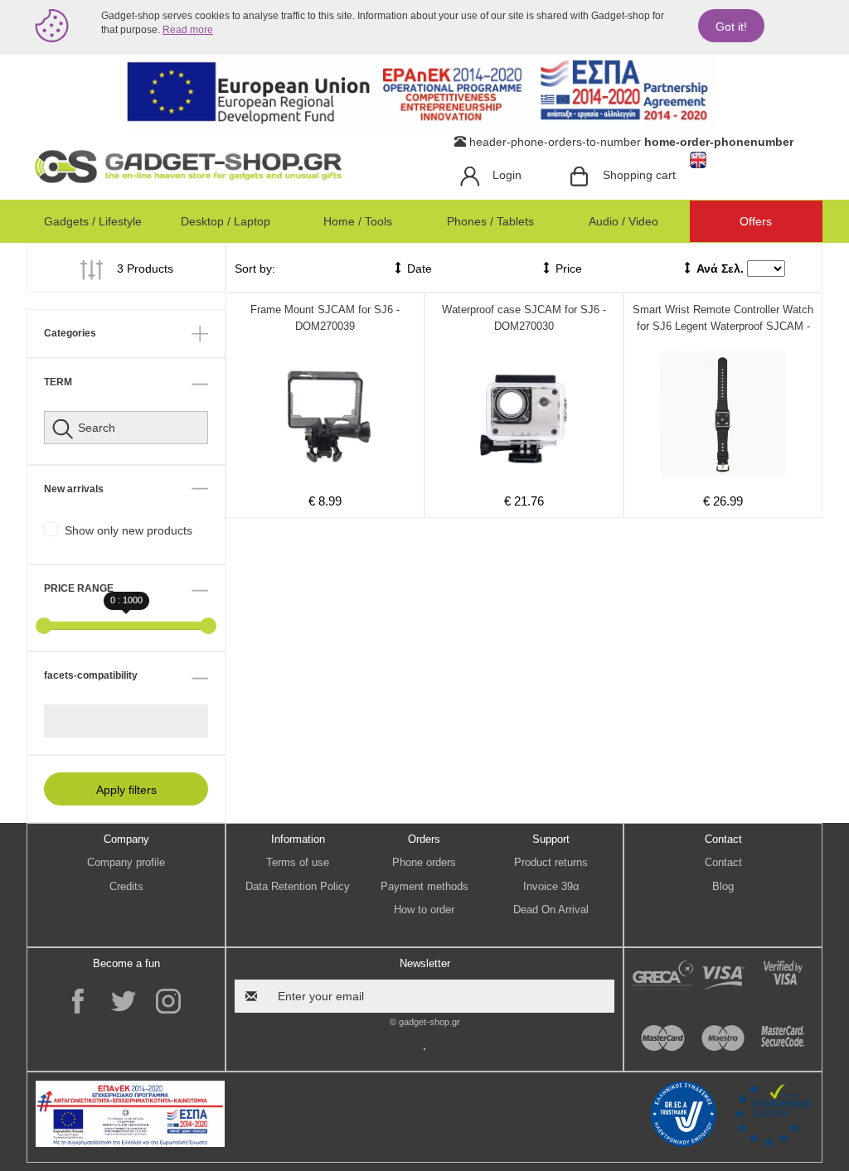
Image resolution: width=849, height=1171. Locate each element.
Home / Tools (357, 221)
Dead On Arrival (551, 909)
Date (418, 268)
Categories (70, 333)
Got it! (731, 26)
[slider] (44, 625)
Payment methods (424, 886)
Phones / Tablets (490, 221)
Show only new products (128, 530)
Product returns (551, 862)
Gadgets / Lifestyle (93, 221)
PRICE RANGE (79, 588)
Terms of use (297, 862)
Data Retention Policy (297, 886)
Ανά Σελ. (720, 268)
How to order (424, 909)
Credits (126, 886)
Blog (723, 886)
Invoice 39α (551, 886)
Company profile (126, 862)
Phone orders (424, 862)
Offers (756, 221)
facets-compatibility (91, 675)
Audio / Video (623, 221)
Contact (723, 862)
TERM (58, 382)
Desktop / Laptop (225, 221)
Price (567, 268)
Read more (188, 30)
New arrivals (74, 489)
